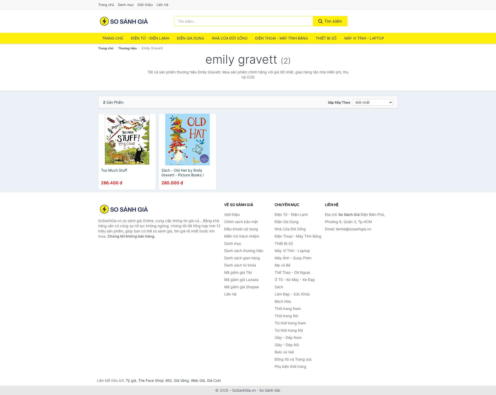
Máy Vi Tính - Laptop (364, 38)
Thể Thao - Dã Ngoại (292, 272)
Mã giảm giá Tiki (238, 272)
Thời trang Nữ (286, 316)
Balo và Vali (284, 352)
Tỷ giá (131, 380)
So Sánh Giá (269, 390)
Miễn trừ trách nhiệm (241, 236)
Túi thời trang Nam (290, 323)
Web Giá (198, 380)
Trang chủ (106, 5)
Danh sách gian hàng (242, 258)
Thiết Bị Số (326, 38)
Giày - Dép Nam (288, 337)
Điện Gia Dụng (190, 38)
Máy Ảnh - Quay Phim (293, 258)
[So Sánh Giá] (124, 209)
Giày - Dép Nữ (287, 345)
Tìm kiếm (332, 21)
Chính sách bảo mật (241, 221)
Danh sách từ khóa (240, 265)
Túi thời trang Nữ (289, 330)
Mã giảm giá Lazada (241, 279)
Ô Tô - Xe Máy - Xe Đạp (295, 279)
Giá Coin (214, 380)
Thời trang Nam (288, 308)
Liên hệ (162, 5)
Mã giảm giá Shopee (241, 287)
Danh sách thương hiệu (243, 250)
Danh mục (126, 5)
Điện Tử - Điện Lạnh (150, 38)
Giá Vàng (181, 380)
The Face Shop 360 (155, 380)
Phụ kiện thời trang (290, 366)
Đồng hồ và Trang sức (293, 359)
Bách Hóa (283, 301)
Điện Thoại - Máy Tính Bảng (281, 38)
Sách (279, 287)
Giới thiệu (145, 5)
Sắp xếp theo (339, 102)
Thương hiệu (127, 48)
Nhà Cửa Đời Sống (229, 38)
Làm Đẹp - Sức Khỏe (292, 294)
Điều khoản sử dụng (241, 229)
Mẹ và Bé (282, 265)
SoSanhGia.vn (244, 390)
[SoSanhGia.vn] (124, 21)
